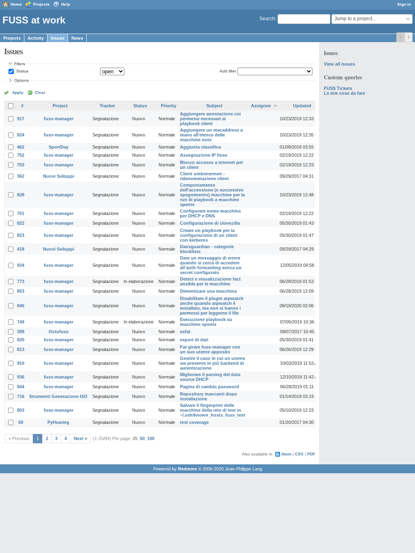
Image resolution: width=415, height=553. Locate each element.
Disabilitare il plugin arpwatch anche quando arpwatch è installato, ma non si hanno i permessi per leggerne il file (212, 305)
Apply (18, 92)
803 (20, 410)
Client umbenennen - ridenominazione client (204, 176)
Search (267, 18)
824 (20, 134)
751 (20, 213)
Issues (57, 38)
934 (20, 265)
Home (16, 4)
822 (20, 223)
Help (65, 4)
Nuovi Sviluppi (58, 176)
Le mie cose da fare (344, 93)
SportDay (58, 147)
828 (20, 194)
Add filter (228, 71)
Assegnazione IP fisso (203, 155)
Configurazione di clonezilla (210, 223)
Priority (168, 105)
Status (21, 71)
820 (20, 339)
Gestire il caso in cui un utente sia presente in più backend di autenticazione (212, 363)
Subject (214, 105)
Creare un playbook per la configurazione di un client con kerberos (208, 235)
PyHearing (58, 422)
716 (20, 396)
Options (21, 80)
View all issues (339, 64)
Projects (41, 4)
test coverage (194, 422)
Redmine (187, 468)
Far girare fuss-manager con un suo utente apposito (210, 349)
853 (20, 291)
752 (20, 155)
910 (20, 363)
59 (20, 422)
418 (20, 249)
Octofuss (58, 331)
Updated (302, 105)
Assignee (261, 105)
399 (20, 331)
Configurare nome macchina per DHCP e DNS (210, 213)
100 (150, 438)
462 (20, 147)
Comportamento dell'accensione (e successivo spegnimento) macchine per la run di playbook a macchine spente (212, 195)
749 (20, 321)
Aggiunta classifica (200, 147)
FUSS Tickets (338, 88)
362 (20, 176)
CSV (299, 454)
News (77, 38)
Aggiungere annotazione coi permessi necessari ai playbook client (210, 118)
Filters (19, 64)
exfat (185, 331)
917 (20, 118)
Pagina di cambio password (209, 386)
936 (20, 376)
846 (20, 305)
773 (20, 281)
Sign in (404, 4)
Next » (80, 438)
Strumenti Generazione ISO (58, 396)
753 (20, 164)
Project (60, 105)
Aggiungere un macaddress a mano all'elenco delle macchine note (211, 135)
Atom (286, 454)
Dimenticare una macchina (208, 291)
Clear (40, 92)
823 (20, 235)
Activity (36, 38)
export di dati (194, 339)
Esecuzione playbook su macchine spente (206, 322)
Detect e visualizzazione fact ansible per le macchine (210, 281)
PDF (311, 454)
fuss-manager (58, 118)
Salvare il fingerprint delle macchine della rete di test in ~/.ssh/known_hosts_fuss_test (212, 410)
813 (20, 349)
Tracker (107, 105)
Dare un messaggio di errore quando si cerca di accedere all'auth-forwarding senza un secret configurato (211, 265)
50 (142, 438)
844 (20, 386)
